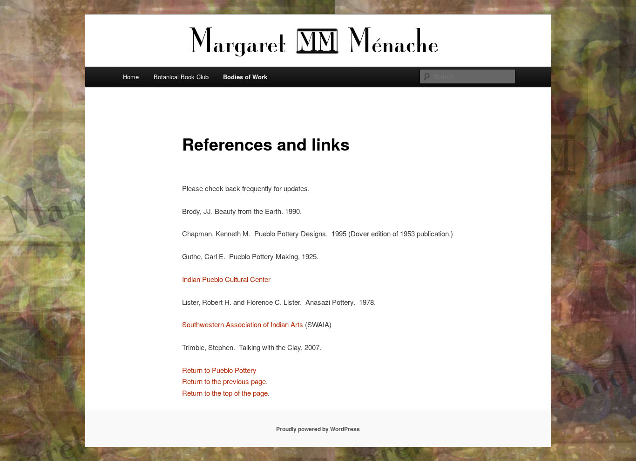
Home (131, 76)
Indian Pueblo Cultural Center (226, 279)
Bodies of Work (245, 76)
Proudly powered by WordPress (318, 429)
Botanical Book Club (181, 76)
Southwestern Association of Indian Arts (242, 324)
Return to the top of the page (225, 393)
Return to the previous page (224, 381)
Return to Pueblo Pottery (219, 370)
